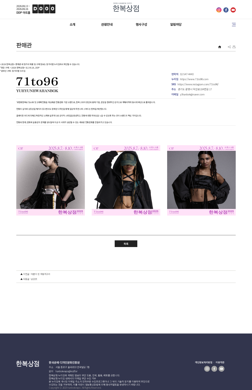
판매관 (24, 45)
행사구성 (141, 24)
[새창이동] (219, 11)
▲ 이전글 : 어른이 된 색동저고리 (35, 274)
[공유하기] (229, 47)
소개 (72, 24)
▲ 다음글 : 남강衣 (28, 279)
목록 (126, 244)
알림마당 (176, 24)
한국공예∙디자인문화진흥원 (64, 362)
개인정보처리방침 (203, 362)
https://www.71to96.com (194, 79)
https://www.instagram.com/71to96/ (198, 84)
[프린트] (234, 47)
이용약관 (220, 362)
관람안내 (106, 24)
